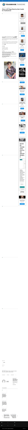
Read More (14, 384)
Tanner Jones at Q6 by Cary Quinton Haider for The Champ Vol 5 (13, 416)
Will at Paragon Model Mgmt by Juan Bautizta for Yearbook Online (4, 403)
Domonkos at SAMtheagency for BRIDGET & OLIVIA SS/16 (4, 395)
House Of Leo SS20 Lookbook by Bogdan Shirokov (15, 379)
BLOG (2, 7)
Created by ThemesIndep (10, 428)
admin (7, 381)
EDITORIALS (4, 7)
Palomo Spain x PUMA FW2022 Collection (4, 410)
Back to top (24, 428)
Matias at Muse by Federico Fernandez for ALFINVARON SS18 (7, 416)
